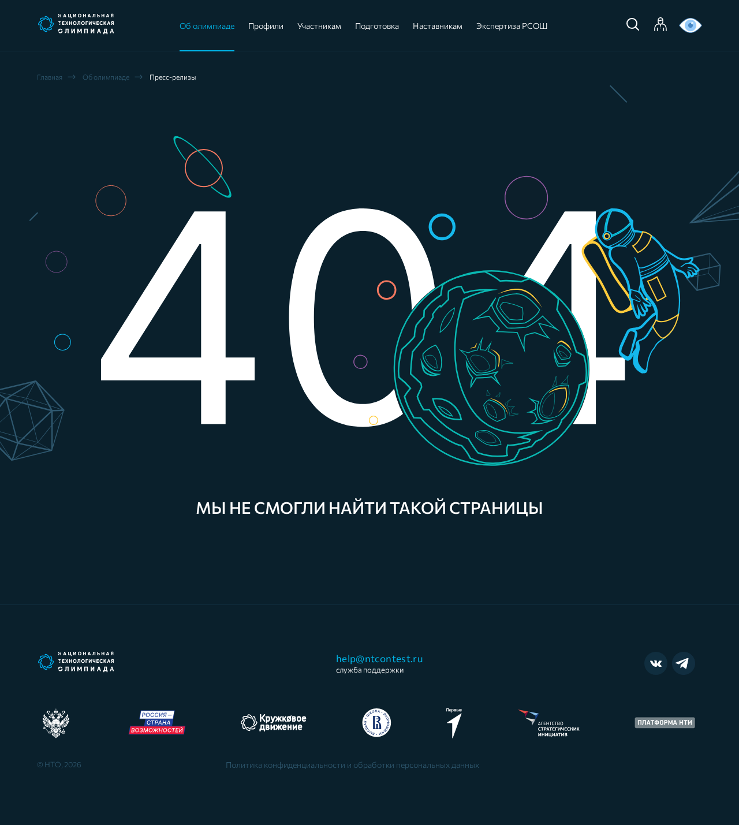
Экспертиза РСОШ (512, 26)
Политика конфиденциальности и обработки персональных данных (352, 765)
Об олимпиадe (106, 77)
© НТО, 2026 (59, 764)
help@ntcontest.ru (379, 663)
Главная (49, 77)
